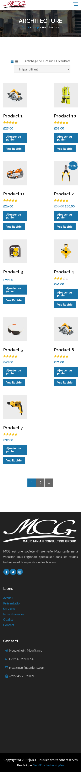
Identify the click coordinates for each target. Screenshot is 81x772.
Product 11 (14, 193)
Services (9, 608)
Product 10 (65, 115)
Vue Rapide (14, 148)
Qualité (8, 619)
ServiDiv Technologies (48, 765)
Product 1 (13, 115)
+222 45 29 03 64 (21, 659)
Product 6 (64, 349)
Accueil (8, 598)
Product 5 (13, 349)
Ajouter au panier (13, 138)
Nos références (13, 614)
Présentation (12, 603)
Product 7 (13, 427)
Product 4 (64, 271)
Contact (8, 625)
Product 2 (64, 193)
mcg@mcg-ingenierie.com (26, 667)
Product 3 (13, 271)
